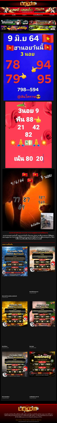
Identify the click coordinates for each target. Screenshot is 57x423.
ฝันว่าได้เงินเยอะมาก (34, 291)
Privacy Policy (26, 420)
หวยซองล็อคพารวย (38, 15)
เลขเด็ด (14, 15)
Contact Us (33, 420)
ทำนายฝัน (51, 15)
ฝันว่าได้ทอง (4, 346)
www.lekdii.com (36, 421)
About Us (39, 420)
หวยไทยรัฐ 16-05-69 (34, 396)
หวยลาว (24, 15)
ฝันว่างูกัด (32, 346)
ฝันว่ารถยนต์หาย (5, 396)
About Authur (19, 420)
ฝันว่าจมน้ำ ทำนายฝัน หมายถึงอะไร (9, 296)
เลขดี (4, 15)
